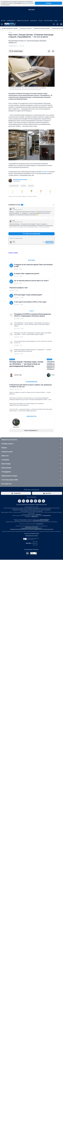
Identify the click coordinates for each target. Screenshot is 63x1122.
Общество (31, 185)
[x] (39, 501)
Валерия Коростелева (20, 179)
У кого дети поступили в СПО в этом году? (30, 302)
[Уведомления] (57, 24)
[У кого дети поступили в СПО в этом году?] (11, 303)
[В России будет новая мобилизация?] (11, 296)
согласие (28, 3)
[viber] (31, 501)
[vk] (23, 501)
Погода (40, 20)
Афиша (56, 20)
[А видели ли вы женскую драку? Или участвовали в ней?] (11, 267)
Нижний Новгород (14, 185)
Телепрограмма (48, 20)
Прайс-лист (5, 455)
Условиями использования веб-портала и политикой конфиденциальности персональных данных (31, 529)
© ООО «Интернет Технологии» (31, 549)
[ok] (27, 501)
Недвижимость (11, 20)
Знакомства (33, 20)
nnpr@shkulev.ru (39, 523)
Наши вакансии (6, 467)
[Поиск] (54, 24)
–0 (52, 230)
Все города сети (7, 484)
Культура (23, 185)
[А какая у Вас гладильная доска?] (11, 275)
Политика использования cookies (31, 533)
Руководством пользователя (31, 527)
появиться (45, 171)
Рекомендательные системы (31, 535)
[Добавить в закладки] (49, 51)
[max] (35, 501)
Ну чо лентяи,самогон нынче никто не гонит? (31, 281)
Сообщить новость (7, 443)
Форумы (3, 20)
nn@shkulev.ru (38, 514)
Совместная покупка (23, 20)
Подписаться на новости (9, 439)
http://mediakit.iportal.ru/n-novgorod (40, 520)
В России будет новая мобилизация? (28, 295)
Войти (14, 242)
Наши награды (6, 463)
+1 (48, 217)
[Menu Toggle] (2, 24)
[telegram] (19, 501)
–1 (52, 217)
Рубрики (4, 447)
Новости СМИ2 (13, 252)
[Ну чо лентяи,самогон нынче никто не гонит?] (11, 282)
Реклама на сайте (7, 451)
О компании (5, 459)
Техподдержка (6, 471)
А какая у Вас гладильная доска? (26, 273)
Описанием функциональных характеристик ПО (31, 528)
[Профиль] (61, 24)
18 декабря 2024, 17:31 (13, 45)
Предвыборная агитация (9, 475)
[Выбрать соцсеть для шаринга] (53, 51)
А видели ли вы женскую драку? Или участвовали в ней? (33, 265)
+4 (48, 230)
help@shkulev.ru (35, 516)
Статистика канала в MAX (10, 480)
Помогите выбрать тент (18, 288)
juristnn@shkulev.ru (47, 515)
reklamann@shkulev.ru (44, 519)
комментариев (17, 51)
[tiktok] (43, 501)
